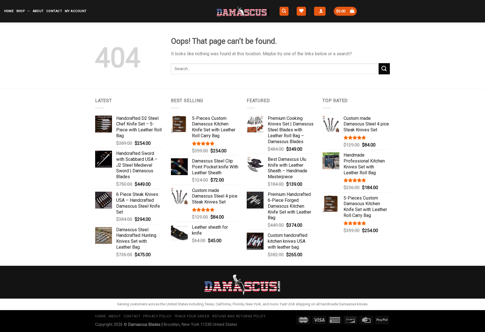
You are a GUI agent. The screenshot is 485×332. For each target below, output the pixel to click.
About (38, 11)
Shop (20, 11)
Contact (54, 11)
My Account (75, 11)
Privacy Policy (157, 316)
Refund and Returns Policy (239, 316)
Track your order (192, 316)
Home (8, 11)
